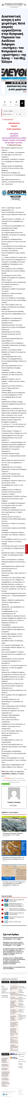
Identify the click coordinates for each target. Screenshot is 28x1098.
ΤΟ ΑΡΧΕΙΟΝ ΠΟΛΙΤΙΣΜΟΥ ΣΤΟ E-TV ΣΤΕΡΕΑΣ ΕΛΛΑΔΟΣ (14, 1011)
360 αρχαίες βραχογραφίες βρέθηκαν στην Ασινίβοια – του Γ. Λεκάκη (13, 938)
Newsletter (26, 549)
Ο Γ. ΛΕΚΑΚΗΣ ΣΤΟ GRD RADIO (5, 1079)
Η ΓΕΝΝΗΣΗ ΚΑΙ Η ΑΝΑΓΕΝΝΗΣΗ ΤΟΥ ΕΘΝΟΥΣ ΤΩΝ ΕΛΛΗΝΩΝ (14, 1024)
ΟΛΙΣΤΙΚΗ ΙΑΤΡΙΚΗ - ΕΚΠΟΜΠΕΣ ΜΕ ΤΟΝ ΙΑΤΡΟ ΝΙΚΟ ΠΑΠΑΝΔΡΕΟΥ (5, 1073)
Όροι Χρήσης (21, 1059)
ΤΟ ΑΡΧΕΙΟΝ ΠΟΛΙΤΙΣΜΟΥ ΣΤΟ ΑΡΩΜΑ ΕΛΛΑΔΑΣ (14, 994)
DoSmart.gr (5, 1092)
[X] (21, 1056)
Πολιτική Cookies (22, 1061)
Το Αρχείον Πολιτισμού (21, 1067)
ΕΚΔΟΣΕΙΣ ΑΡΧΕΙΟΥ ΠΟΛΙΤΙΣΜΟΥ (21, 991)
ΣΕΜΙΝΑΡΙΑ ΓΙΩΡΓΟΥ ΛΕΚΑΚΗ (22, 995)
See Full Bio (13, 805)
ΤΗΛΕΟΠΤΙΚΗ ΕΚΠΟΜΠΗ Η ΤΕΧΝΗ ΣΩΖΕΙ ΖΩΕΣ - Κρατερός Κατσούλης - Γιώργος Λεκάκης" (14, 1032)
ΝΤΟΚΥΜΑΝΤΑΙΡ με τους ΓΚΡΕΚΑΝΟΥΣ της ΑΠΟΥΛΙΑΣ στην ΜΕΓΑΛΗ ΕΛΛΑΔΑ (14, 1040)
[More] (22, 103)
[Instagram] (20, 1056)
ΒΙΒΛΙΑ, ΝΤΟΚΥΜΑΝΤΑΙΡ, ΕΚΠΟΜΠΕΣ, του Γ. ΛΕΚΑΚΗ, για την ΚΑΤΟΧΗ (22, 1017)
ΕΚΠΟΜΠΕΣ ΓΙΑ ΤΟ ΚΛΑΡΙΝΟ (4, 1069)
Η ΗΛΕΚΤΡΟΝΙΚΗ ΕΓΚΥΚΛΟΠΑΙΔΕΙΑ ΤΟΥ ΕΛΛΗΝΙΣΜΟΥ (14, 6)
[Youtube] (23, 1056)
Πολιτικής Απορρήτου (21, 1064)
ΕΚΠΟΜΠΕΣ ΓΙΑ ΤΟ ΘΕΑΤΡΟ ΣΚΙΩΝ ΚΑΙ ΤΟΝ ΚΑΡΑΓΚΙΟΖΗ (5, 1084)
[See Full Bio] (17, 806)
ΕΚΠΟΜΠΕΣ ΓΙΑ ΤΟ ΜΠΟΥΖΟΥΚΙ (4, 1065)
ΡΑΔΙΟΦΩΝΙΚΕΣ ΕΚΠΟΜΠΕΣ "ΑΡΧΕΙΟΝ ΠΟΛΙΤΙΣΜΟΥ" (4, 1060)
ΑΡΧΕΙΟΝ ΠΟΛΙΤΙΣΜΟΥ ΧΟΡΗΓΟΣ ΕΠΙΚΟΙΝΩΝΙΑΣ (21, 1004)
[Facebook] (19, 1056)
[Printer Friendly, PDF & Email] (5, 784)
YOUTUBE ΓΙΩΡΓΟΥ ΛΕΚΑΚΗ (14, 998)
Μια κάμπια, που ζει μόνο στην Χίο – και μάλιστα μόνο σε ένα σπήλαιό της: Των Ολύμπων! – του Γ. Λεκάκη (13, 944)
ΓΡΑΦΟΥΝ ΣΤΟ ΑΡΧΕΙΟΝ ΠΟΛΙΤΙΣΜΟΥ (21, 1011)
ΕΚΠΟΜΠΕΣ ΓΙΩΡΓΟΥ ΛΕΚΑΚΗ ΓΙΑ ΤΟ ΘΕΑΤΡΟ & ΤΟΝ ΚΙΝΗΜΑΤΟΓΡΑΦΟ (14, 1047)
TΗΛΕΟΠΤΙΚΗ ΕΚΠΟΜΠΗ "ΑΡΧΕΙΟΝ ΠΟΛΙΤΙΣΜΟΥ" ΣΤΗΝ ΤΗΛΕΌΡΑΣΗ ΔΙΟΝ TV (14, 1004)
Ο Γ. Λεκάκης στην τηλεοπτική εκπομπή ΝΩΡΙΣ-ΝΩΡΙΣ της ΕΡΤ (14, 988)
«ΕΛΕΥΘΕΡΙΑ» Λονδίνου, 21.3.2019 (12, 774)
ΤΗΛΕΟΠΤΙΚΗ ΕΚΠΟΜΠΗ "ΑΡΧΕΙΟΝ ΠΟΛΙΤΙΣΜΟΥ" (13, 1018)
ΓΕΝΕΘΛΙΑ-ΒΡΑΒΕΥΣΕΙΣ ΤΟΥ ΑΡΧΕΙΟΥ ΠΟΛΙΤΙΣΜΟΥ (22, 999)
